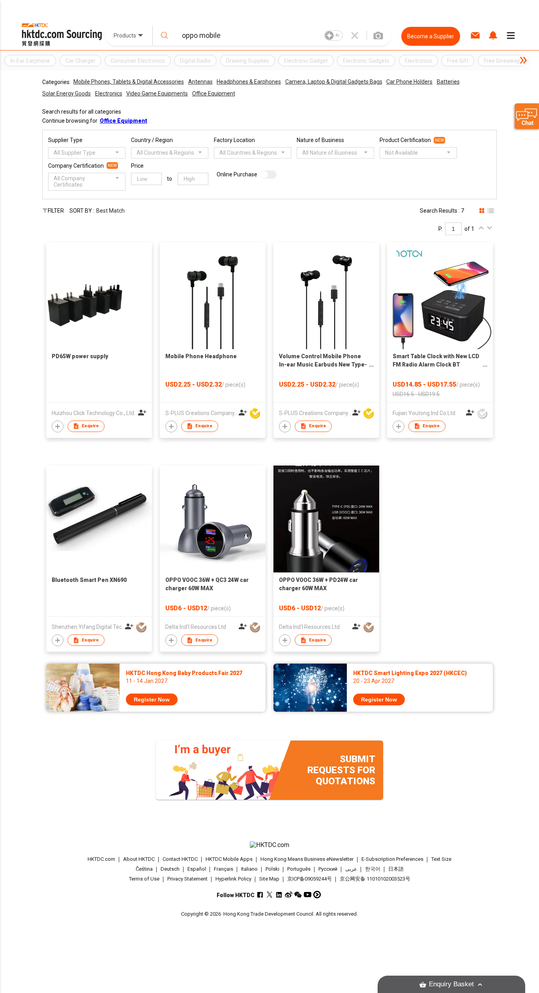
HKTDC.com (101, 859)
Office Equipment (213, 93)
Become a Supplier (430, 36)
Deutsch (170, 869)
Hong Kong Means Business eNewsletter (307, 859)
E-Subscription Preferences (392, 859)
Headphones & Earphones (249, 82)
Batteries (448, 82)
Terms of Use (144, 879)
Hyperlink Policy (233, 879)
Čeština (144, 869)
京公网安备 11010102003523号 (375, 879)
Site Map (269, 879)
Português (299, 869)
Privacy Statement (187, 879)
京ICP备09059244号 (309, 879)
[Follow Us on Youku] (317, 894)
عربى (351, 869)
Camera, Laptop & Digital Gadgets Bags (333, 82)
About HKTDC (139, 859)
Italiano (249, 869)
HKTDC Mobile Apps (229, 859)
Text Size (441, 859)
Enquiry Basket (451, 984)
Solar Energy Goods (66, 93)
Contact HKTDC (180, 859)
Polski (272, 869)
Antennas (200, 82)
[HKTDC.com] (269, 845)
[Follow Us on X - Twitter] (269, 894)
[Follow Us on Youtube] (307, 894)
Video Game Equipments (157, 93)
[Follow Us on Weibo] (288, 894)
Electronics (108, 93)
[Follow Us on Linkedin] (279, 894)
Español (196, 869)
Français (223, 869)
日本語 (396, 869)
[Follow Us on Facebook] (260, 894)
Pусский (327, 869)
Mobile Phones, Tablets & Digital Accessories (128, 82)
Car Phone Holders (409, 82)
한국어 (372, 869)
